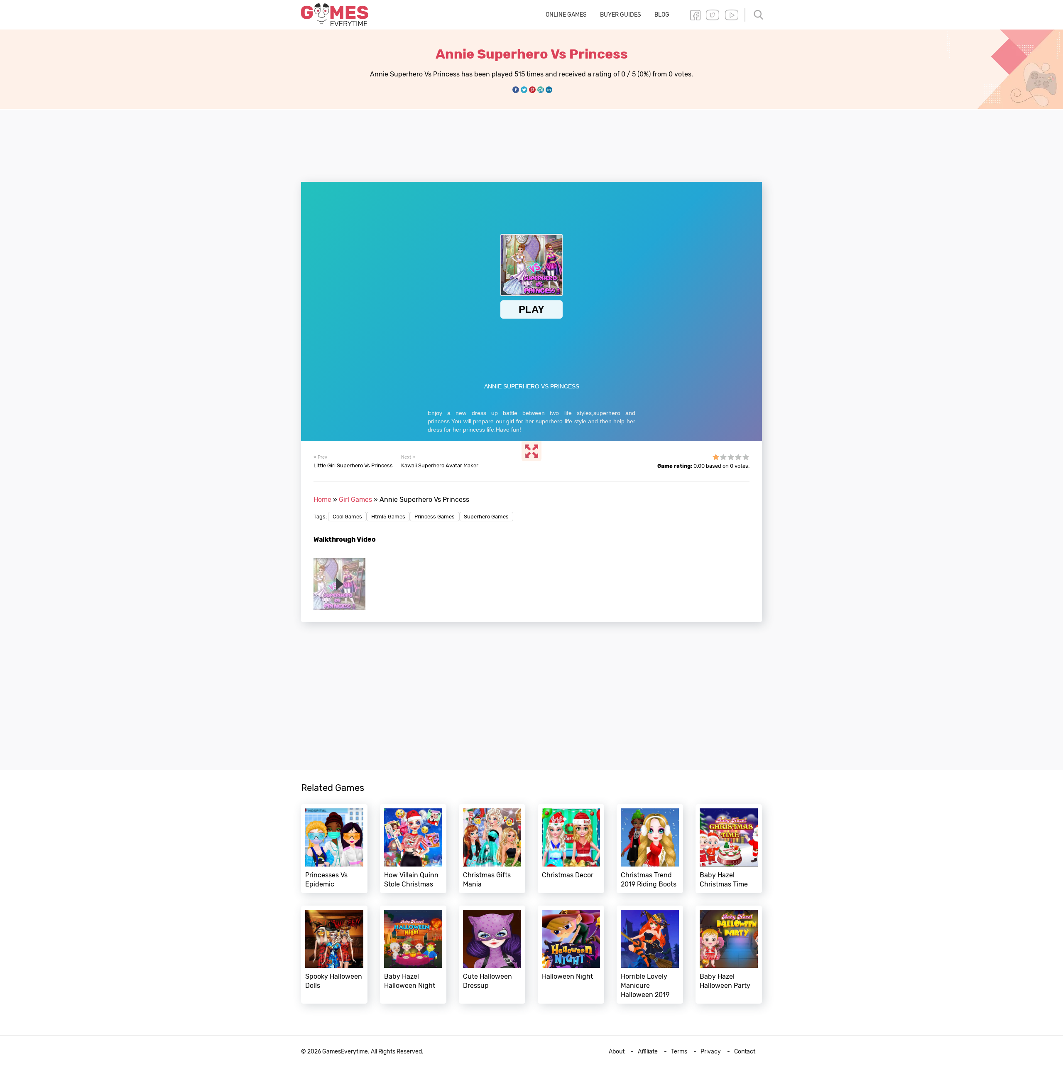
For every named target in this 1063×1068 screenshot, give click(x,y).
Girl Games (355, 499)
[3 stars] (731, 457)
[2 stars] (723, 457)
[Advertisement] (531, 141)
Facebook (695, 15)
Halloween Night (571, 955)
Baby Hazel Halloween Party (729, 955)
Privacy (711, 1051)
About (617, 1051)
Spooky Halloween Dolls (334, 955)
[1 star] (716, 457)
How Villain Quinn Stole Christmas (413, 848)
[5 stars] (745, 457)
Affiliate (648, 1051)
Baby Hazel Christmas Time (729, 848)
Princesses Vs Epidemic (334, 848)
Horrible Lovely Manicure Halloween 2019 (650, 955)
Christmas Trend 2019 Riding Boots (650, 848)
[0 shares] (515, 89)
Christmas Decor (571, 848)
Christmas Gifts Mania (492, 848)
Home (322, 499)
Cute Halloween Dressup (492, 955)
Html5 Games (388, 516)
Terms (679, 1051)
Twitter (712, 15)
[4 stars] (738, 457)
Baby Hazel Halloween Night (413, 955)
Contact (744, 1051)
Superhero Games (486, 516)
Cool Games (347, 516)
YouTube (731, 15)
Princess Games (434, 516)
